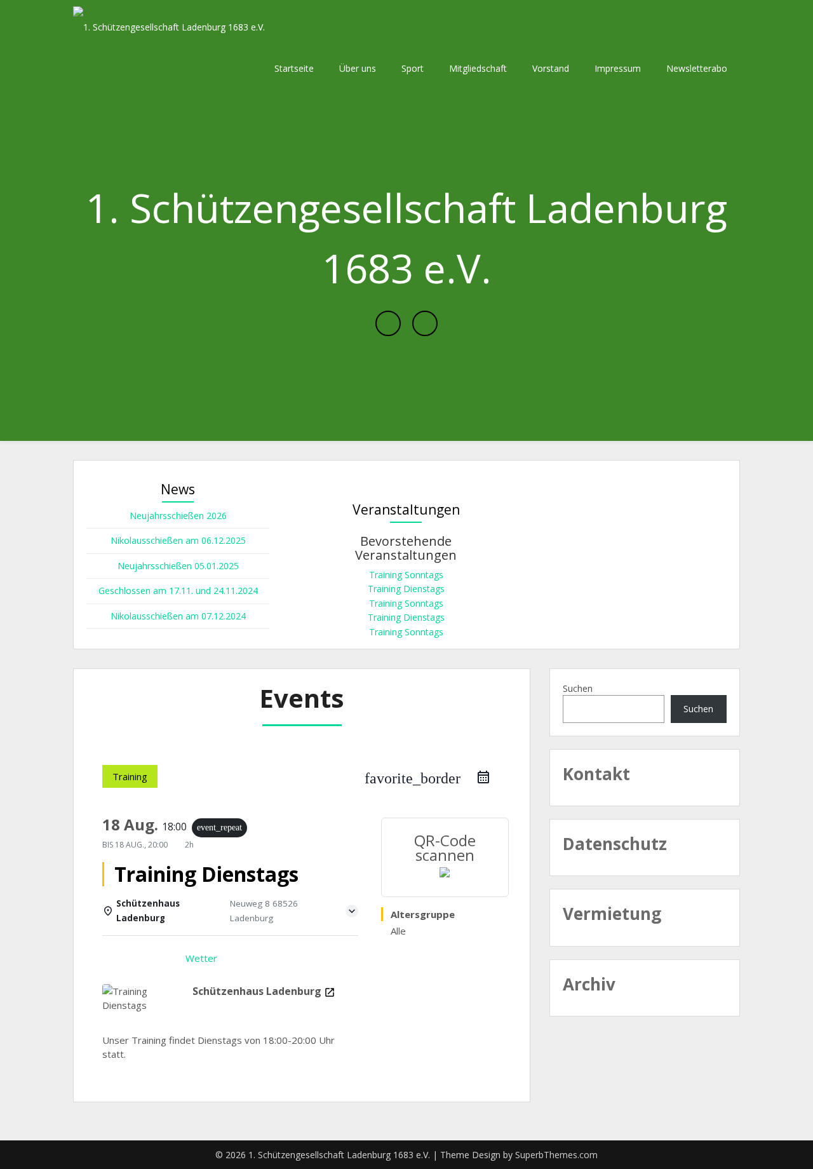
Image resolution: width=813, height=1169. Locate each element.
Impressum (618, 68)
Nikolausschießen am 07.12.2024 (178, 616)
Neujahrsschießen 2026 (178, 516)
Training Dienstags (406, 589)
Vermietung (612, 913)
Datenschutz (615, 843)
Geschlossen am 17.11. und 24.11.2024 (178, 590)
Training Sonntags (406, 575)
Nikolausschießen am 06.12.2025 (178, 540)
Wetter (201, 958)
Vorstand (550, 68)
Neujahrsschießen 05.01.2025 (178, 566)
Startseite (294, 68)
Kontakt (596, 773)
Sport (412, 68)
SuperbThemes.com (556, 1155)
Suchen (578, 688)
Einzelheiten (138, 958)
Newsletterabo (696, 68)
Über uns (357, 68)
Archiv (589, 984)
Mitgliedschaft (478, 68)
